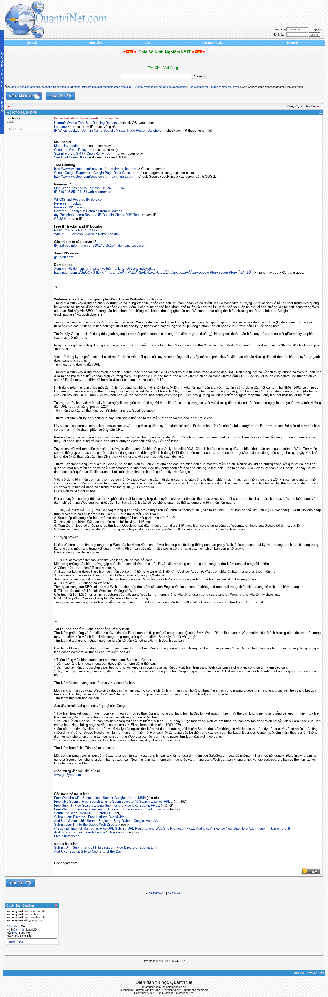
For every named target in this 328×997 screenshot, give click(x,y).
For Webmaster (198, 86)
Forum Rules (15, 941)
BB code (12, 926)
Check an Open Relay (70, 150)
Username (279, 29)
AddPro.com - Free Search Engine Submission (89, 832)
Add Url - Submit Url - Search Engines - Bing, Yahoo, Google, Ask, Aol (106, 821)
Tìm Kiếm (291, 42)
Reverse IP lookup (67, 203)
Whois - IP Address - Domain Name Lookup (86, 234)
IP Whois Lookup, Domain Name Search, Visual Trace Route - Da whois (107, 130)
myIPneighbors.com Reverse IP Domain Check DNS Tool (96, 215)
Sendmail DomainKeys (71, 157)
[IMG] (14, 932)
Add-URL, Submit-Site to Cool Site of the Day (88, 851)
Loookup (60, 127)
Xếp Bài (310, 106)
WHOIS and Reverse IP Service (78, 199)
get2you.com (63, 257)
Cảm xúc (19, 929)
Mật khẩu (278, 34)
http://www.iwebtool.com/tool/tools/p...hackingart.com (93, 176)
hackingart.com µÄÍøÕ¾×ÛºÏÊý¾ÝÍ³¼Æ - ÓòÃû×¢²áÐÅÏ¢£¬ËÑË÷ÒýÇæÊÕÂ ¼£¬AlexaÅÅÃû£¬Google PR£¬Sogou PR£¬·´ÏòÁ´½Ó (152, 272)
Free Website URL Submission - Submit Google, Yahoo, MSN (100, 798)
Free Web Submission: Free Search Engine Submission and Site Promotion (110, 809)
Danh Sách (95, 42)
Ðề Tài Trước (156, 893)
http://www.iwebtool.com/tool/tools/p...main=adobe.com (95, 169)
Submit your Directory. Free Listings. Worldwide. (90, 817)
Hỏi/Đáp (32, 42)
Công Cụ (293, 106)
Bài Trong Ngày (212, 42)
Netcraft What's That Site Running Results (85, 123)
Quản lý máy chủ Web (225, 86)
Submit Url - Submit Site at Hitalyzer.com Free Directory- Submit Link (105, 847)
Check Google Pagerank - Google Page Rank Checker (94, 173)
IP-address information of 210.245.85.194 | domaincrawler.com (100, 245)
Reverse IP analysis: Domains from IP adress (88, 211)
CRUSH (60, 219)
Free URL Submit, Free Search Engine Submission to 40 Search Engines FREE (113, 801)
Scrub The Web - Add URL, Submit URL (83, 813)
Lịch (148, 42)
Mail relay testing (66, 146)
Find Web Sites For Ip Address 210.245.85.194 (89, 188)
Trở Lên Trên (315, 973)
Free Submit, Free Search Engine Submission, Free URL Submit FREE (107, 805)
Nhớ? (317, 29)
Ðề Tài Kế (174, 893)
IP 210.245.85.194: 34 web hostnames (82, 192)
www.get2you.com (67, 775)
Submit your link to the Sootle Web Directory (87, 824)
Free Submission (66, 836)
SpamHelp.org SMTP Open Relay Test (82, 153)
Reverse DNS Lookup (70, 207)
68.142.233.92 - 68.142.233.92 (76, 230)
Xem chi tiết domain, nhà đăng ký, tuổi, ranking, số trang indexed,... (104, 268)
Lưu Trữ (298, 973)
